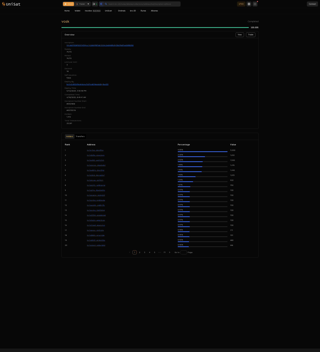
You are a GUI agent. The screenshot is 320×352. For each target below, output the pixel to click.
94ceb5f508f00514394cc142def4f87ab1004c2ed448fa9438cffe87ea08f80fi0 (100, 45)
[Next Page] (170, 252)
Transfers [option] (80, 136)
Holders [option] (69, 136)
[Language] (249, 4)
